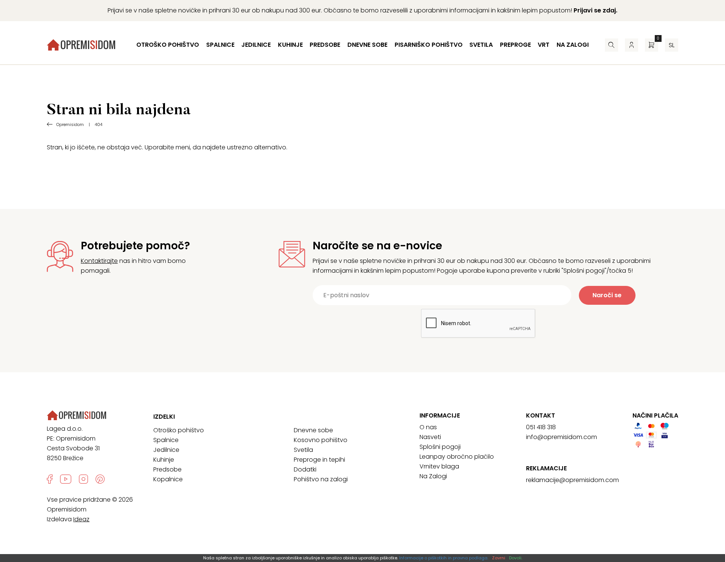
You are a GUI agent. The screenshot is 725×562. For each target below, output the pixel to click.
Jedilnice (256, 44)
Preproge (515, 44)
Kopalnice (168, 479)
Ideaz (81, 519)
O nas (428, 427)
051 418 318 (541, 427)
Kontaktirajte (99, 260)
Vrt (543, 44)
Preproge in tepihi (319, 459)
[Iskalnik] (611, 45)
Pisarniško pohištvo (429, 44)
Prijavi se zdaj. (595, 10)
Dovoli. (515, 558)
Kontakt (540, 416)
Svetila (481, 44)
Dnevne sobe (367, 44)
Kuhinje (290, 44)
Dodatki (305, 469)
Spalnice (220, 44)
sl (671, 45)
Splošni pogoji (440, 446)
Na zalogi (573, 44)
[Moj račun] (631, 45)
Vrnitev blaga (439, 466)
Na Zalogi (433, 476)
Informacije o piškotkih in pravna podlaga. (443, 558)
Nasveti (430, 437)
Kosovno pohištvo (320, 440)
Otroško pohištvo (167, 44)
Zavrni (498, 558)
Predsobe (325, 44)
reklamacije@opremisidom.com (572, 480)
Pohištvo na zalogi (321, 479)
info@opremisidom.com (561, 437)
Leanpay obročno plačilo (457, 456)
